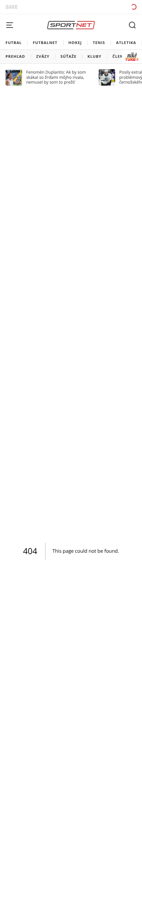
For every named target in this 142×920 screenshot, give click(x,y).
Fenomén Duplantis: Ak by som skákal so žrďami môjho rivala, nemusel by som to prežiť (56, 77)
